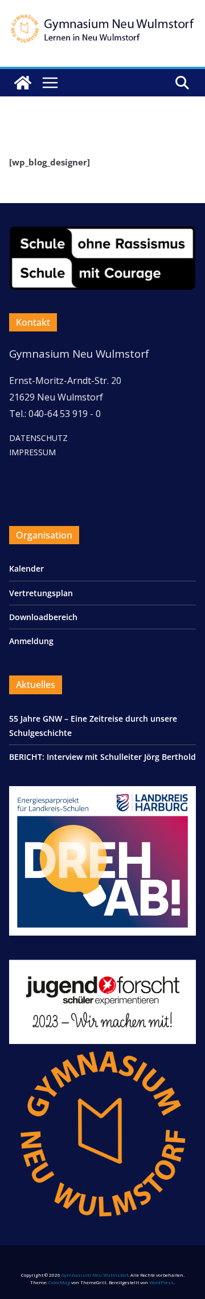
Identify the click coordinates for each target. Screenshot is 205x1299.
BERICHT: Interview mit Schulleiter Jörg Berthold (102, 756)
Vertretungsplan (41, 593)
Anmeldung (31, 641)
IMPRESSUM (32, 452)
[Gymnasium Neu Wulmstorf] (22, 82)
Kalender (26, 568)
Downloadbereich (43, 617)
